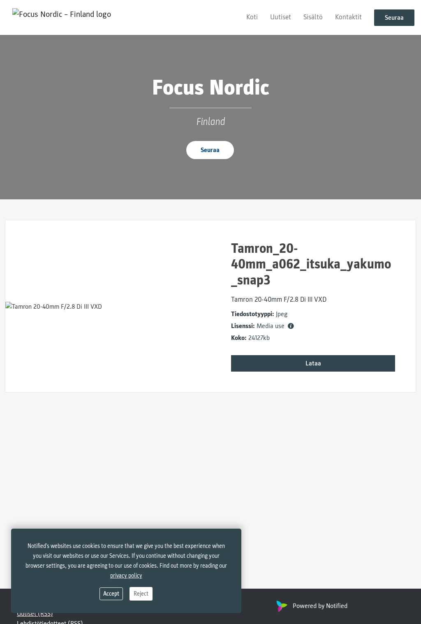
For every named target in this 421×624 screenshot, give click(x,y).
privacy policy (126, 575)
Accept (111, 593)
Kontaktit (348, 17)
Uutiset (280, 17)
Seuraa (394, 18)
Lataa (313, 363)
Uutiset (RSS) (35, 614)
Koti (252, 17)
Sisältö (313, 17)
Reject (141, 593)
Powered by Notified (320, 606)
